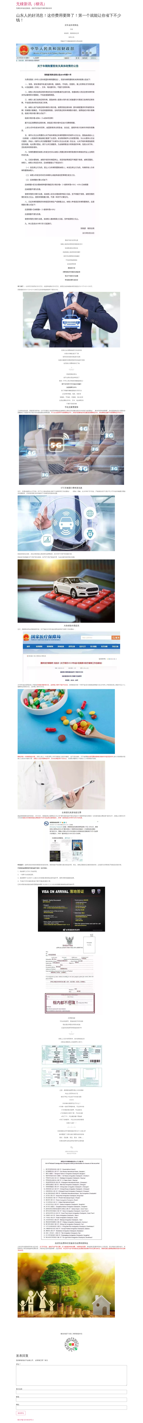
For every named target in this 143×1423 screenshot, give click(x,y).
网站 (17, 1404)
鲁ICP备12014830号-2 (25, 1420)
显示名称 (19, 1389)
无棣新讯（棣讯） (31, 3)
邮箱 (17, 1397)
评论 (18, 1364)
